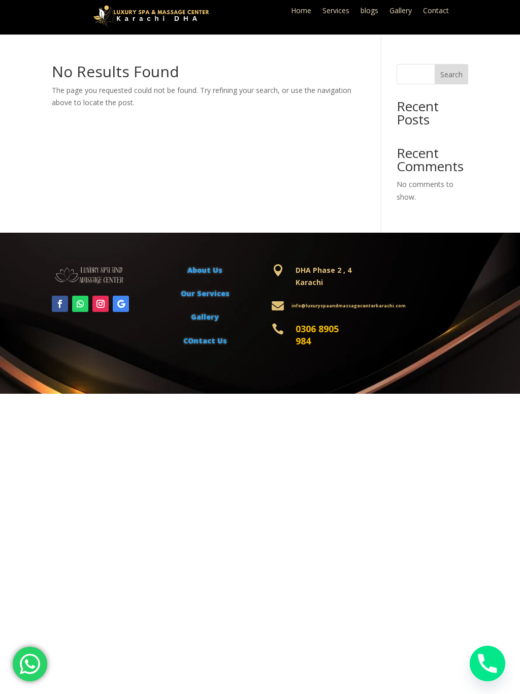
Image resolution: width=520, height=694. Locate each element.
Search (451, 74)
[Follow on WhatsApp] (80, 304)
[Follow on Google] (121, 304)
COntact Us (205, 340)
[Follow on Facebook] (60, 304)
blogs (369, 11)
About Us (204, 270)
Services (335, 11)
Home (301, 11)
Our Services (205, 293)
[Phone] (487, 663)
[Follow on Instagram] (100, 304)
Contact (436, 11)
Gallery (400, 11)
